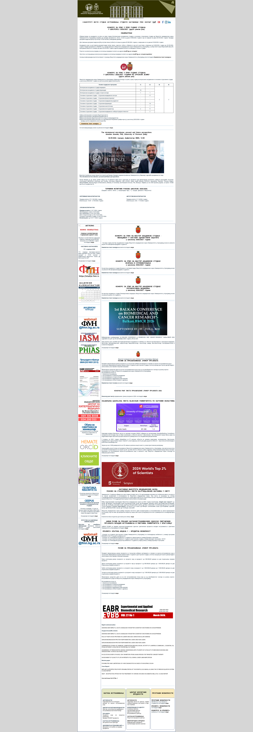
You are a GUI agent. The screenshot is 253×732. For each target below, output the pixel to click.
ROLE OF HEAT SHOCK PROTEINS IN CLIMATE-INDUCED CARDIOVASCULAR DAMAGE (126, 636)
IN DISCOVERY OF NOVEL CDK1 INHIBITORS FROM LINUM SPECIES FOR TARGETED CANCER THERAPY (132, 654)
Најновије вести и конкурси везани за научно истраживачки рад (114, 703)
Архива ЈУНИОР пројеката (111, 718)
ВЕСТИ (96, 22)
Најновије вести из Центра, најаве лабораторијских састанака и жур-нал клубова (138, 703)
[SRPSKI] (154, 22)
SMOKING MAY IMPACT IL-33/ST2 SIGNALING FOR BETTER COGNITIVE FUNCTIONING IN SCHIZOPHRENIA (131, 628)
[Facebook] (163, 22)
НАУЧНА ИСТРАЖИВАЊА (114, 693)
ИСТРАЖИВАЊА (113, 22)
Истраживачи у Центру (134, 713)
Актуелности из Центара (110, 722)
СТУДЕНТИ (123, 22)
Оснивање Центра (132, 709)
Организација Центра (133, 710)
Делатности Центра (133, 712)
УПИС (141, 22)
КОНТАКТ (148, 22)
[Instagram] (166, 22)
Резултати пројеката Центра (136, 718)
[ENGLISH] (159, 22)
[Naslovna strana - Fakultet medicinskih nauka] (126, 10)
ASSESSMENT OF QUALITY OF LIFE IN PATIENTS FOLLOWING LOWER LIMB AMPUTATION (127, 657)
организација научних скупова (136, 723)
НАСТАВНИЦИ (133, 22)
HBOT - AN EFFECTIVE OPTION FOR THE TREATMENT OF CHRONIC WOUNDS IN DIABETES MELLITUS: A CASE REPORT (135, 674)
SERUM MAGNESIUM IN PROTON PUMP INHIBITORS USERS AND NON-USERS (123, 639)
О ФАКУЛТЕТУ (88, 22)
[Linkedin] (169, 22)
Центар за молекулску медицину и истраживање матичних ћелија (113, 709)
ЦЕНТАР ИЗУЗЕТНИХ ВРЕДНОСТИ (138, 693)
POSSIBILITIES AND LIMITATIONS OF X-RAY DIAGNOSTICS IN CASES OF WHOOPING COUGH (127, 663)
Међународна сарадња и (134, 722)
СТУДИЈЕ (103, 22)
